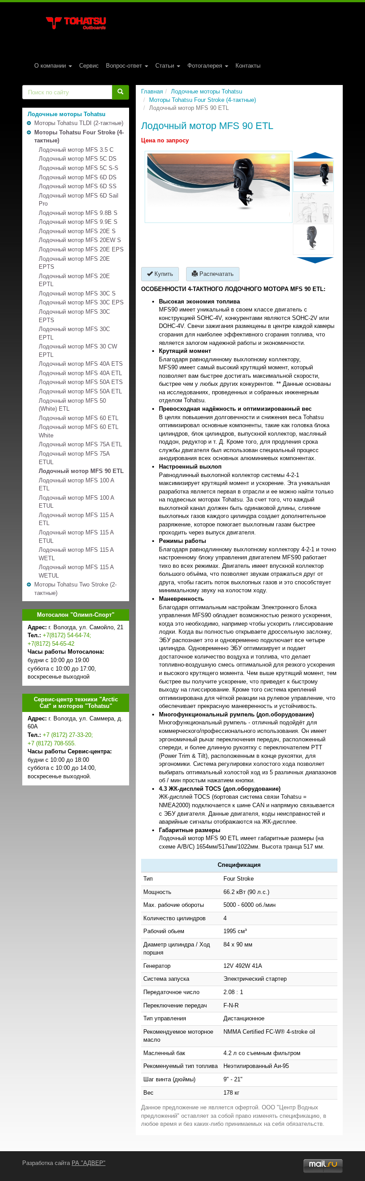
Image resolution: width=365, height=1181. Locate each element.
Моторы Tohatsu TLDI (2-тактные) (78, 123)
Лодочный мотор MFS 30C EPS (81, 302)
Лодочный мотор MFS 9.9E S (78, 221)
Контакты (247, 65)
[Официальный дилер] (75, 23)
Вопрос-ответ (125, 65)
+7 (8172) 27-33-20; (68, 735)
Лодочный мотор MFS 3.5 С (76, 149)
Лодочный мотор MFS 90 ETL (81, 471)
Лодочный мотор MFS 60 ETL (78, 418)
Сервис (89, 65)
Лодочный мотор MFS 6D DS (78, 177)
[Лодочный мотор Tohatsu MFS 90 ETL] (218, 187)
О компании (51, 65)
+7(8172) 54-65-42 (51, 643)
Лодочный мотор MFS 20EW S (80, 240)
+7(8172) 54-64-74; (67, 635)
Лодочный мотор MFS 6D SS (78, 186)
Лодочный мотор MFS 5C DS (78, 158)
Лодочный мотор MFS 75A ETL (80, 444)
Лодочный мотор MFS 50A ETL (80, 391)
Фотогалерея (205, 65)
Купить (163, 274)
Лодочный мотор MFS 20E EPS (81, 249)
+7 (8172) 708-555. (52, 743)
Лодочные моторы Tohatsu (206, 91)
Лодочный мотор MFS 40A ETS (81, 363)
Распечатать (216, 274)
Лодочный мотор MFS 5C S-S (78, 168)
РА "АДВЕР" (88, 1163)
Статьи (165, 65)
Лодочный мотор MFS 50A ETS (81, 382)
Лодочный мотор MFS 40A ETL (80, 373)
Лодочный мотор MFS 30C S (77, 293)
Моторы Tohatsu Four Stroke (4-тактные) (202, 100)
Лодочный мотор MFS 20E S (77, 231)
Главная (152, 91)
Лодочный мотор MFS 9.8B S (78, 213)
